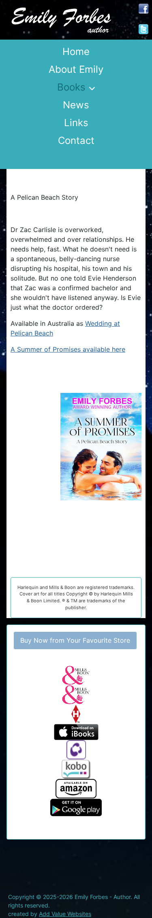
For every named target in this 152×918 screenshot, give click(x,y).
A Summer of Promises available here (68, 349)
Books (71, 87)
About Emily (76, 69)
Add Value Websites (65, 913)
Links (76, 123)
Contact (76, 140)
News (76, 105)
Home (76, 51)
